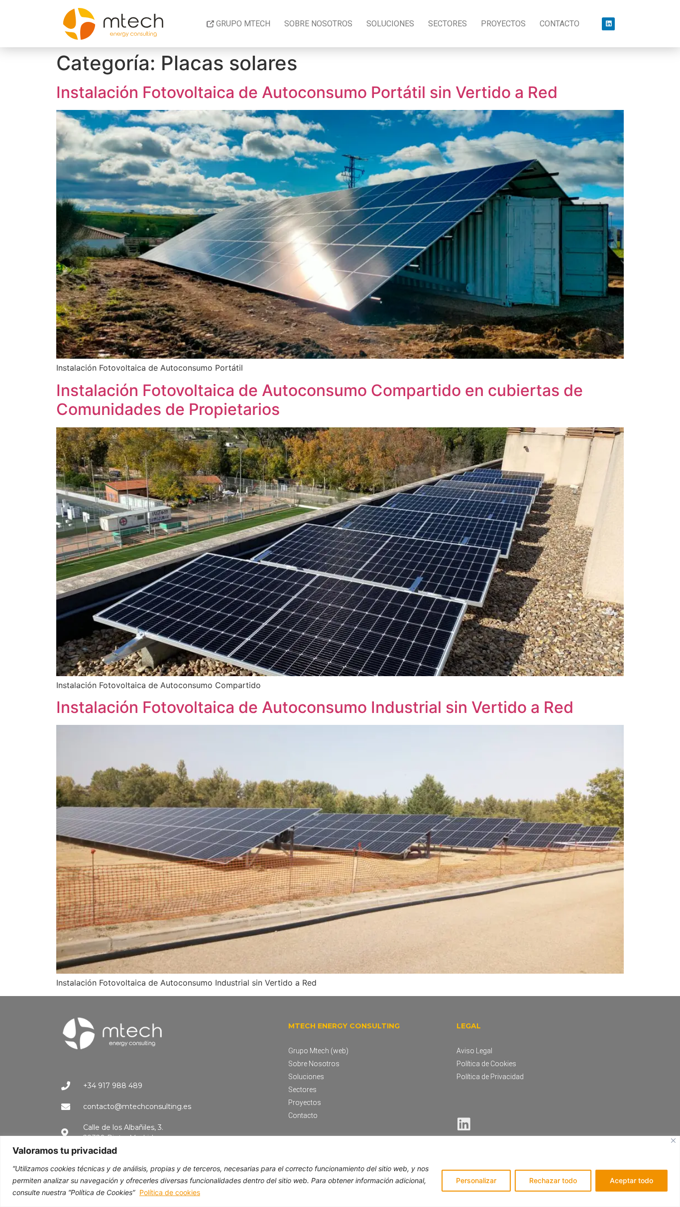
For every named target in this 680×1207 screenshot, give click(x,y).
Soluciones (390, 23)
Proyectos (503, 23)
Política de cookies (169, 1192)
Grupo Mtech (243, 23)
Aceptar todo (631, 1180)
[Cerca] (673, 1140)
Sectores (447, 23)
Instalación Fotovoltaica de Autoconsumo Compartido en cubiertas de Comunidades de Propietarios (319, 400)
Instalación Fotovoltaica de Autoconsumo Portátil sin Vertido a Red (307, 92)
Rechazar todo (553, 1180)
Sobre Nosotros (318, 23)
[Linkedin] (608, 23)
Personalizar (476, 1180)
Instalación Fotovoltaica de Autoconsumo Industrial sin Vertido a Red (314, 707)
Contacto (559, 23)
